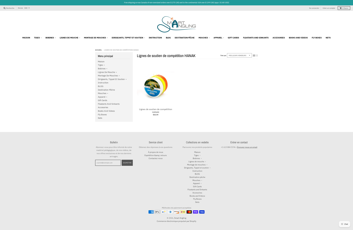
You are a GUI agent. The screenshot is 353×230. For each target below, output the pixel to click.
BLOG (100, 86)
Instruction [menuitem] (155, 37)
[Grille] (254, 55)
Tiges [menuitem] (37, 37)
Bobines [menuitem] (50, 37)
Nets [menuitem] (328, 37)
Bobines (101, 68)
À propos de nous (155, 152)
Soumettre (127, 163)
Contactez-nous (156, 158)
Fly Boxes (102, 114)
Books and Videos (106, 111)
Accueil (98, 50)
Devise (20, 8)
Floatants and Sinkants (109, 104)
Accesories (103, 107)
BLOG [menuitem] (168, 37)
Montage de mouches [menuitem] (95, 37)
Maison (101, 61)
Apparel (101, 97)
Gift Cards (102, 100)
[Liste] (257, 55)
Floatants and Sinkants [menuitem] (256, 37)
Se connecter (314, 8)
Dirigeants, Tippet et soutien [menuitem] (127, 37)
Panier (345, 8)
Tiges (100, 65)
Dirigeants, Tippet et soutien (111, 79)
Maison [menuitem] (26, 37)
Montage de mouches (108, 75)
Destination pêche (106, 89)
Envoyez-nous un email (247, 147)
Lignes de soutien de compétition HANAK (155, 110)
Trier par (223, 55)
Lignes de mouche (106, 72)
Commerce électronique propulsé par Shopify (176, 221)
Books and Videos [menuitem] (298, 37)
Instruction (103, 82)
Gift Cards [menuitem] (233, 37)
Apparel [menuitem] (218, 37)
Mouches (102, 93)
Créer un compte (329, 8)
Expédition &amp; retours (156, 155)
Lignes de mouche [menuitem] (69, 37)
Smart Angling (180, 218)
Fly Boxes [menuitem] (317, 37)
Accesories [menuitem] (279, 37)
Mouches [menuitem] (203, 37)
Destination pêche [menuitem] (185, 37)
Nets (100, 118)
